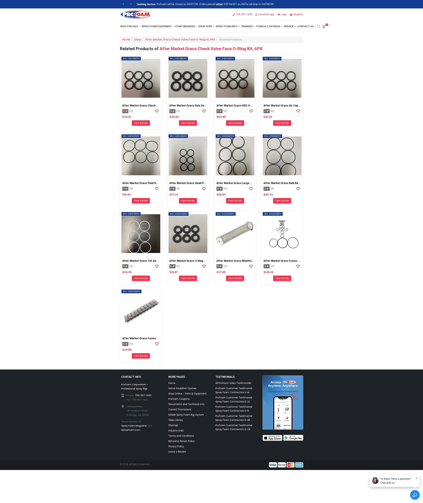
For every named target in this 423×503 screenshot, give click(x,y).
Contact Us (305, 26)
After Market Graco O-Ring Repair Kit (192, 260)
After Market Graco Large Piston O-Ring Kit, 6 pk (247, 183)
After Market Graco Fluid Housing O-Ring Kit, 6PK (153, 183)
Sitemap (173, 425)
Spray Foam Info (226, 26)
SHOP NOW (205, 26)
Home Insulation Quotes (182, 388)
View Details (141, 123)
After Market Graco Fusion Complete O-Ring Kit (293, 260)
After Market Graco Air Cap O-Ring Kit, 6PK (290, 105)
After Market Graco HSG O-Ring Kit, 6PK (241, 105)
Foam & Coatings (268, 26)
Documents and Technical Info (186, 404)
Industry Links (176, 430)
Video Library (175, 420)
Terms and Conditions (181, 435)
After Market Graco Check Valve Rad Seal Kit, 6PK (153, 105)
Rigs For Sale (129, 26)
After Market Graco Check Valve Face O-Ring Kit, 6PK (211, 48)
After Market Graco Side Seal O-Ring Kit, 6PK (197, 105)
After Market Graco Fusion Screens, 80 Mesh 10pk (154, 338)
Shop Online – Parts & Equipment (187, 393)
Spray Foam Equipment (157, 26)
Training (247, 26)
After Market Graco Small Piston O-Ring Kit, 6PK (199, 183)
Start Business (185, 26)
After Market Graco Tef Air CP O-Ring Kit (148, 260)
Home (171, 383)
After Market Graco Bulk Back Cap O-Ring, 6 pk (293, 183)
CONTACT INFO (131, 376)
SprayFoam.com (130, 430)
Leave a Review (177, 451)
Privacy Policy (176, 446)
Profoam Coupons (179, 399)
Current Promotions (179, 409)
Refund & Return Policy (181, 441)
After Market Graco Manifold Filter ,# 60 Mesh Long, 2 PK (252, 260)
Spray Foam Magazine (134, 425)
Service (289, 26)
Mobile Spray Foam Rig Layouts (186, 414)
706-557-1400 (143, 395)
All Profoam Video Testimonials (233, 383)
